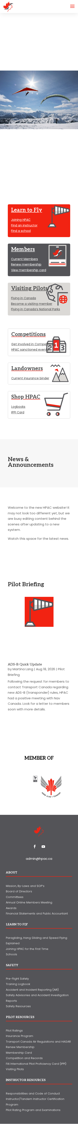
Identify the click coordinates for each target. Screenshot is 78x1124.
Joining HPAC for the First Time (27, 949)
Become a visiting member (31, 304)
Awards (11, 908)
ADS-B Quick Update (25, 664)
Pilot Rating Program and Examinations (33, 1110)
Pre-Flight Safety (17, 979)
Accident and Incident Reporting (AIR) (32, 990)
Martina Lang (23, 669)
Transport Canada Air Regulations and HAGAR (38, 1042)
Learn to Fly (26, 210)
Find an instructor (24, 225)
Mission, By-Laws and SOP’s (25, 886)
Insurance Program (19, 1036)
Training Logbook (18, 984)
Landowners (27, 368)
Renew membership (26, 264)
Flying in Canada (23, 298)
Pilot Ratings (14, 1030)
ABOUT (11, 872)
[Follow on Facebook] (34, 846)
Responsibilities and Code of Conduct (33, 1093)
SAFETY (12, 965)
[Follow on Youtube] (43, 846)
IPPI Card (17, 412)
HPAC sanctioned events (30, 349)
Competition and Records (24, 1058)
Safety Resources (18, 1006)
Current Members (24, 259)
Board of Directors (19, 891)
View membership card (28, 270)
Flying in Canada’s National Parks (35, 309)
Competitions (28, 334)
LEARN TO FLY (17, 924)
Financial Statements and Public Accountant (37, 913)
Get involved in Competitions (33, 344)
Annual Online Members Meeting (29, 902)
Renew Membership (20, 1047)
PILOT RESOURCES (20, 1017)
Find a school (21, 231)
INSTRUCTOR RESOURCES (26, 1080)
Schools (11, 954)
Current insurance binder (30, 378)
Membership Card (19, 1053)
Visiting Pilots (29, 288)
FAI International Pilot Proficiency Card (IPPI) (36, 1064)
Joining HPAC (21, 220)
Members (23, 249)
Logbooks (18, 406)
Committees (14, 897)
